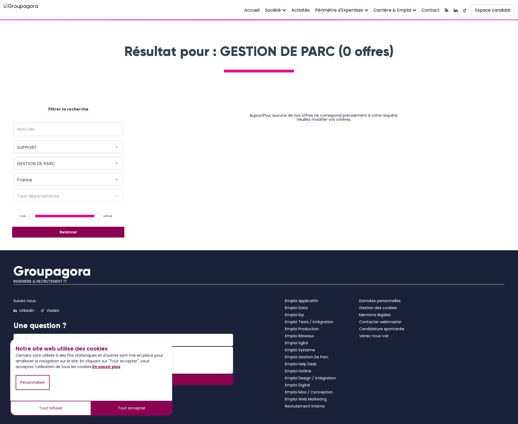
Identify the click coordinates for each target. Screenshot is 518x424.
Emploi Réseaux (299, 336)
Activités (300, 10)
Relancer (68, 232)
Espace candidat (493, 10)
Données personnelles (380, 300)
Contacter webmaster (380, 322)
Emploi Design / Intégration (310, 378)
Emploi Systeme (300, 350)
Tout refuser (51, 408)
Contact (430, 10)
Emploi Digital (297, 385)
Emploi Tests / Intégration (309, 322)
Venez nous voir (374, 336)
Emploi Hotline (298, 371)
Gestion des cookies (378, 308)
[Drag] (32, 216)
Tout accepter (131, 408)
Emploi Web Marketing (306, 399)
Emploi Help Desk (300, 364)
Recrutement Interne (305, 406)
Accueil (252, 10)
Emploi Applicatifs (301, 300)
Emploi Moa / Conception (309, 392)
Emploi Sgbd (296, 343)
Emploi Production (302, 329)
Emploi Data (296, 308)
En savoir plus (106, 366)
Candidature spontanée (381, 329)
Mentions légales (375, 315)
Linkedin (26, 310)
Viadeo (52, 310)
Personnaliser (32, 382)
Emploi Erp (294, 315)
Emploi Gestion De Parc (307, 357)
